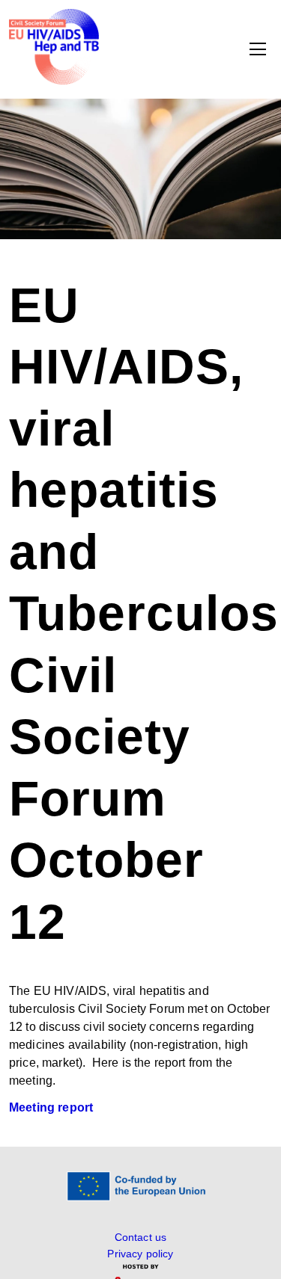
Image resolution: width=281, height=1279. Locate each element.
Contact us (141, 1237)
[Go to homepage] (54, 80)
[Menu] (258, 49)
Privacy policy (140, 1254)
